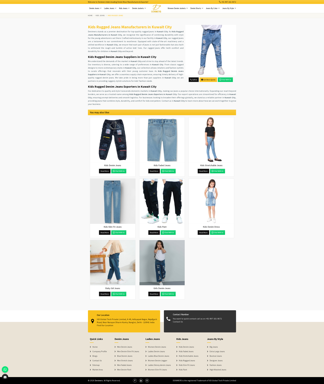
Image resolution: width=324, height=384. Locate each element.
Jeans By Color (212, 8)
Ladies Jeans (109, 8)
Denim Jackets (138, 8)
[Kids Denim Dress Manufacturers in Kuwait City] (211, 201)
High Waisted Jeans (218, 370)
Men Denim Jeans (124, 347)
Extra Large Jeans (217, 351)
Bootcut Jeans (216, 356)
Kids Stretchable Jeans (188, 356)
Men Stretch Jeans (125, 361)
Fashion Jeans (216, 365)
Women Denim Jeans (157, 347)
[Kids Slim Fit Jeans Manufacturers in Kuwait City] (112, 201)
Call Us (194, 80)
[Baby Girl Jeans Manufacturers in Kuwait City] (112, 262)
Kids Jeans (123, 8)
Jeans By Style (228, 8)
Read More (105, 171)
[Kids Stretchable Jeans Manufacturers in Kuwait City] (211, 139)
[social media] (135, 380)
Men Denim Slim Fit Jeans (128, 351)
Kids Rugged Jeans (187, 361)
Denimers (99, 380)
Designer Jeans (216, 361)
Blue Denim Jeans (124, 356)
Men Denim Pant (124, 370)
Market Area (97, 370)
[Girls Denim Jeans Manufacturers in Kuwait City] (162, 262)
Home (90, 15)
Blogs (94, 356)
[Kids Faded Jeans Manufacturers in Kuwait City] (162, 139)
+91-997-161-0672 (228, 2)
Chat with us (226, 80)
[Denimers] (156, 8)
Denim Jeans (94, 8)
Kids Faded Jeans (186, 351)
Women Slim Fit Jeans (157, 370)
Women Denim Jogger (157, 361)
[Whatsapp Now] (5, 369)
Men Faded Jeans (124, 365)
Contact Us (178, 321)
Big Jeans (214, 347)
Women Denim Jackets (177, 8)
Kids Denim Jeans (186, 347)
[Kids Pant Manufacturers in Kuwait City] (162, 201)
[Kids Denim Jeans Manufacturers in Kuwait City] (112, 139)
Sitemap (96, 365)
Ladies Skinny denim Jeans (159, 365)
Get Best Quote (209, 80)
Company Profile (99, 351)
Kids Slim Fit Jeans (187, 365)
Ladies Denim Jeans (156, 351)
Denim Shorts (195, 8)
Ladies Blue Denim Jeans (158, 356)
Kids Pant (183, 370)
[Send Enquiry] (210, 50)
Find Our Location (105, 325)
